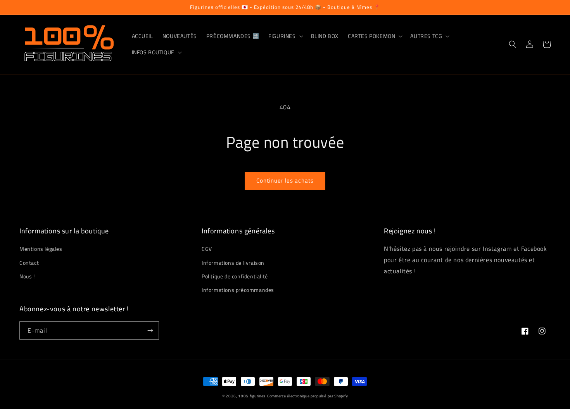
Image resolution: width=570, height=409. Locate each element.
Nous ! (27, 276)
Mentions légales (40, 249)
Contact (29, 263)
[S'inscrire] (150, 330)
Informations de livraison (233, 263)
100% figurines (252, 396)
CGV (207, 249)
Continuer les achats (285, 180)
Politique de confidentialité (235, 276)
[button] (285, 36)
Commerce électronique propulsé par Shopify (307, 396)
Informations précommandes (238, 290)
